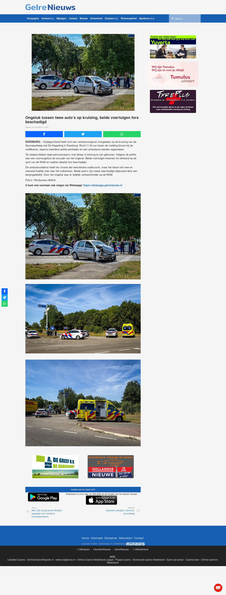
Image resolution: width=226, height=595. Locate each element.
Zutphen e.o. (111, 18)
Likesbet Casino (16, 559)
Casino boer (192, 559)
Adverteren (126, 538)
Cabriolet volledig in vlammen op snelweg (120, 510)
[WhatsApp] (122, 134)
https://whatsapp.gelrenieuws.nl (102, 185)
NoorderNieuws (102, 549)
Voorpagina (33, 18)
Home (85, 538)
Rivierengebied (129, 18)
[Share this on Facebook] (44, 134)
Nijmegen (61, 18)
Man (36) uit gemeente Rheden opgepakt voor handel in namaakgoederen (47, 512)
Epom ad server (175, 559)
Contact (139, 538)
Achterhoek (96, 18)
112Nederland (140, 549)
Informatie (97, 538)
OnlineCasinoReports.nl (40, 559)
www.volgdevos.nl (65, 559)
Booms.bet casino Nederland (149, 559)
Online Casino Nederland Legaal (95, 559)
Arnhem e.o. (48, 18)
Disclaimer (110, 538)
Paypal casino (123, 559)
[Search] (172, 18)
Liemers (73, 18)
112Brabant (83, 549)
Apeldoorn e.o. (147, 18)
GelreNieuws (122, 549)
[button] (218, 588)
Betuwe (84, 18)
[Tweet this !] (83, 134)
